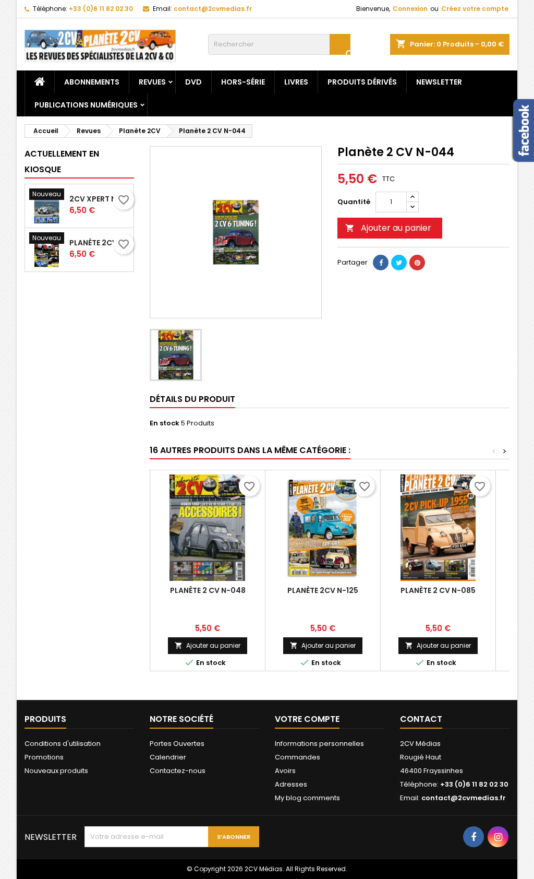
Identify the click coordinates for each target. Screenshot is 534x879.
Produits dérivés (362, 82)
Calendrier (168, 757)
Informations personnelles (319, 744)
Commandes (297, 757)
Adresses (291, 784)
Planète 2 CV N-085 (438, 590)
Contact (421, 719)
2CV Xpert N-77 (99, 199)
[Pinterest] (417, 262)
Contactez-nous (177, 771)
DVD (193, 82)
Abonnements (91, 82)
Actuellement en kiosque (62, 161)
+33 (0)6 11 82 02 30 (101, 8)
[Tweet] (399, 262)
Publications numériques (86, 105)
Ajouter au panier (388, 228)
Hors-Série (243, 82)
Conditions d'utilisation (63, 744)
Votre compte (307, 719)
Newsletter (439, 82)
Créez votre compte (474, 8)
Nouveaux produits (56, 771)
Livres (296, 82)
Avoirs (285, 771)
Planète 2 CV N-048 (208, 590)
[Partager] (381, 262)
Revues (152, 82)
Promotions (44, 757)
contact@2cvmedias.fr (213, 8)
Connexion (410, 8)
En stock (164, 423)
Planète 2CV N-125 (322, 590)
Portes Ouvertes (177, 744)
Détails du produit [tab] (192, 399)
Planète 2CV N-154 (99, 243)
